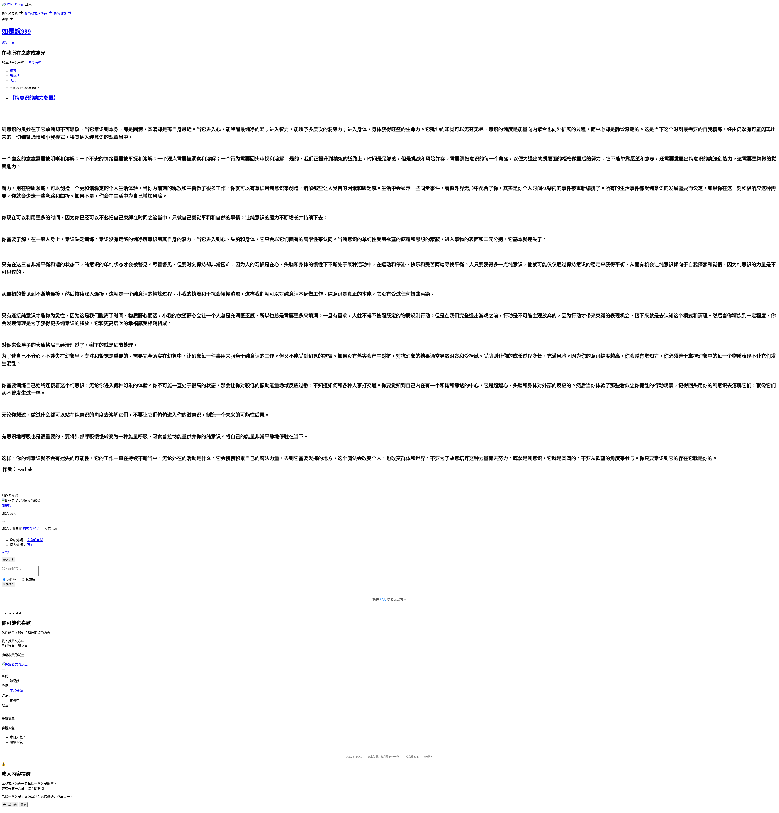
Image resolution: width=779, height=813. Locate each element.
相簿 (13, 71)
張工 (30, 545)
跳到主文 (8, 42)
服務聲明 (428, 756)
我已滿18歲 (10, 805)
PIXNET (359, 756)
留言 (36, 528)
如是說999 (16, 31)
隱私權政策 (412, 756)
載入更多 (8, 559)
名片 (13, 80)
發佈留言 (8, 584)
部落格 (14, 76)
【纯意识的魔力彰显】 (34, 97)
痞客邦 (27, 528)
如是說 (6, 505)
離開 (23, 805)
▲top (5, 552)
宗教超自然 (35, 540)
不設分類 (34, 63)
